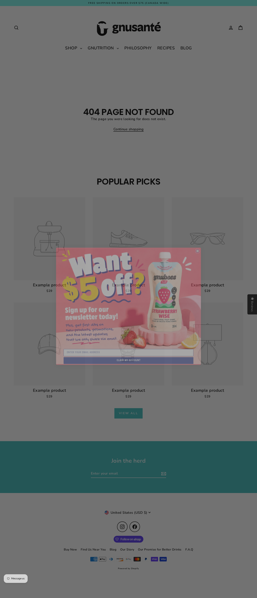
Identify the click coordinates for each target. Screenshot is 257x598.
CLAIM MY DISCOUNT (129, 353)
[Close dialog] (197, 244)
